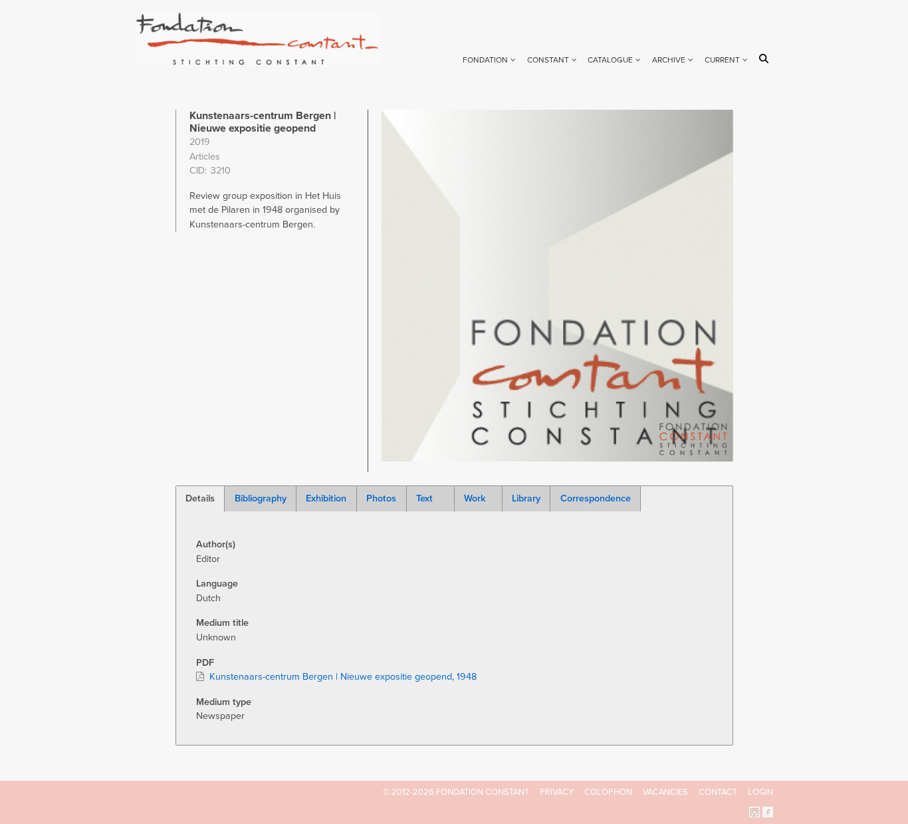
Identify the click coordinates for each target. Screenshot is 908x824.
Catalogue (610, 60)
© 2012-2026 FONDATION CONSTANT (456, 792)
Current (722, 60)
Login (760, 792)
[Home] (263, 39)
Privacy (557, 792)
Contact (718, 792)
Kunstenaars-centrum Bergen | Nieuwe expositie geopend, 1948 (343, 676)
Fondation (485, 60)
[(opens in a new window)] (754, 811)
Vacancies (665, 792)
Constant (548, 60)
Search (766, 58)
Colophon (608, 792)
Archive (668, 60)
